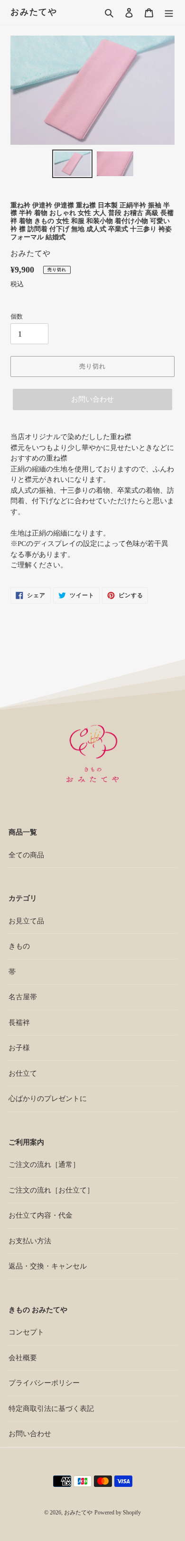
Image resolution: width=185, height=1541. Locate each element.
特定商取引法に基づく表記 (51, 1408)
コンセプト (26, 1332)
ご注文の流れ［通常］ (44, 1164)
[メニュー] (169, 12)
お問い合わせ (92, 399)
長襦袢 (19, 1022)
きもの (19, 946)
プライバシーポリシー (44, 1383)
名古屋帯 (23, 997)
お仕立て (23, 1073)
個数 (16, 316)
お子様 (19, 1048)
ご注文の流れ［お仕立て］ (51, 1190)
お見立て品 (26, 921)
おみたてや (33, 12)
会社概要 (23, 1358)
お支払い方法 (30, 1241)
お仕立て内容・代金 (41, 1215)
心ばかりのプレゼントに (48, 1098)
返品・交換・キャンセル (48, 1266)
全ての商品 (26, 855)
